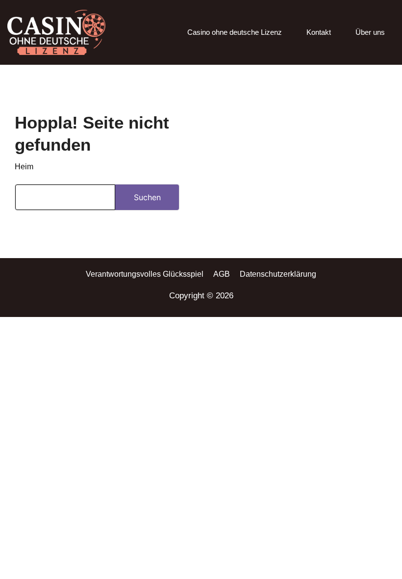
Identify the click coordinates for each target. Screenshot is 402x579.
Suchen (147, 197)
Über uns (370, 32)
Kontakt (318, 32)
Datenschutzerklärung (278, 274)
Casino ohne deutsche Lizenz (234, 32)
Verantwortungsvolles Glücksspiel (144, 274)
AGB (221, 274)
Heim (24, 166)
